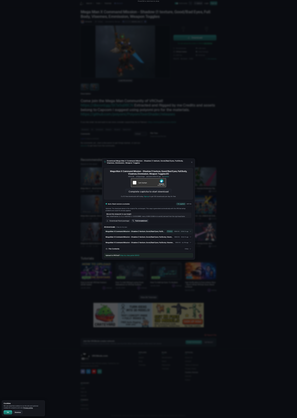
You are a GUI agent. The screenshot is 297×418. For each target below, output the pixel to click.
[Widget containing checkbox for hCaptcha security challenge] (148, 182)
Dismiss (18, 412)
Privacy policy (28, 408)
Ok (8, 412)
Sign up (146, 196)
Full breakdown (141, 221)
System (166, 176)
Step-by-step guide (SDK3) (129, 255)
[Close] (191, 162)
